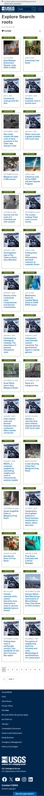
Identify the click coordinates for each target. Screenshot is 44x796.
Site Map (5, 710)
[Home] (8, 11)
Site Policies (7, 701)
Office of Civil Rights (10, 747)
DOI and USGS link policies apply (15, 715)
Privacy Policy (7, 706)
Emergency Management (12, 742)
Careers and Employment (12, 733)
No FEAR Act (7, 719)
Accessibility (7, 692)
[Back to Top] (36, 788)
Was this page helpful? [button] (24, 794)
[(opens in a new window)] (4, 779)
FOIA (4, 697)
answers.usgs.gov (9, 789)
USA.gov (5, 724)
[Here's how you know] (22, 3)
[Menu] (39, 9)
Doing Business (8, 738)
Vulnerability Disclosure (11, 729)
